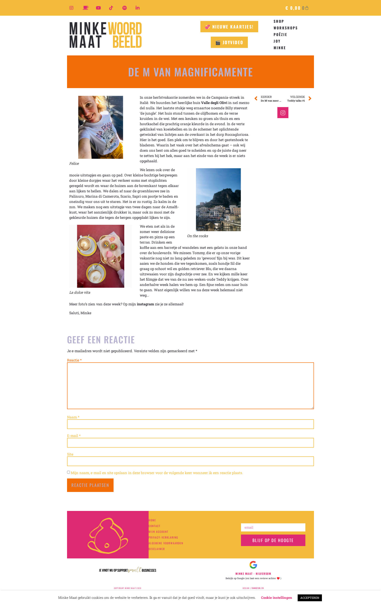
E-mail (73, 435)
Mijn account (158, 531)
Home (152, 520)
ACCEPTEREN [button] (309, 598)
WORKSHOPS (286, 27)
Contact (155, 526)
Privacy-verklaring (163, 537)
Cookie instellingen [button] (276, 597)
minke (280, 47)
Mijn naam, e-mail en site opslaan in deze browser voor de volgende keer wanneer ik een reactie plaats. (157, 473)
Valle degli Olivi (214, 102)
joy (277, 41)
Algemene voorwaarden (166, 543)
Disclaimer (157, 549)
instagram (145, 304)
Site (70, 454)
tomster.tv (258, 588)
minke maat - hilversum (253, 573)
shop (279, 21)
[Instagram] (282, 112)
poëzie (280, 34)
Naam (73, 417)
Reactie (74, 360)
